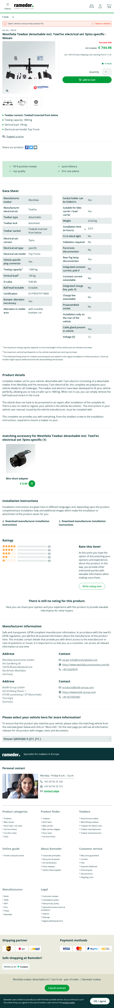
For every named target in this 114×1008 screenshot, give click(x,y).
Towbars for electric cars (91, 825)
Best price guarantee (90, 855)
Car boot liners (10, 829)
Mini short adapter (17, 478)
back (6, 17)
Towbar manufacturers (91, 829)
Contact (84, 859)
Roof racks (47, 822)
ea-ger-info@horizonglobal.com (80, 660)
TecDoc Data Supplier (51, 870)
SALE (6, 836)
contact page (51, 791)
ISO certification (49, 862)
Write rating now (92, 586)
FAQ (82, 862)
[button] (100, 6)
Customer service (90, 848)
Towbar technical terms (91, 833)
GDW (6, 900)
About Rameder (51, 848)
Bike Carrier (9, 822)
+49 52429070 (70, 669)
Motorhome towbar (89, 818)
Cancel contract (57, 988)
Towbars (8, 818)
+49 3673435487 (71, 697)
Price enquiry (86, 870)
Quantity (94, 72)
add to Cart (89, 79)
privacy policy (69, 1002)
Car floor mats (10, 833)
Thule (6, 910)
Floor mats (47, 833)
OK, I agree (100, 1001)
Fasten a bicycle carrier (14, 855)
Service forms (87, 873)
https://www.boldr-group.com (79, 692)
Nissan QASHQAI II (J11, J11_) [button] (22, 739)
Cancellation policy (50, 900)
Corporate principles (51, 855)
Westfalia (8, 914)
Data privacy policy (50, 903)
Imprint (45, 913)
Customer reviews (50, 896)
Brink (6, 896)
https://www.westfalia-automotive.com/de (85, 664)
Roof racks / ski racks (13, 825)
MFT (6, 903)
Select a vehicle (102, 23)
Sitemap (46, 917)
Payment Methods (89, 866)
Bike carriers (47, 825)
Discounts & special (50, 859)
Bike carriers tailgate (51, 829)
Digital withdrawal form (52, 921)
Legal (44, 889)
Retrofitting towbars (90, 822)
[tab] (7, 103)
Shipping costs (87, 877)
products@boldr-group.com (78, 687)
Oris (6, 907)
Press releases (48, 866)
